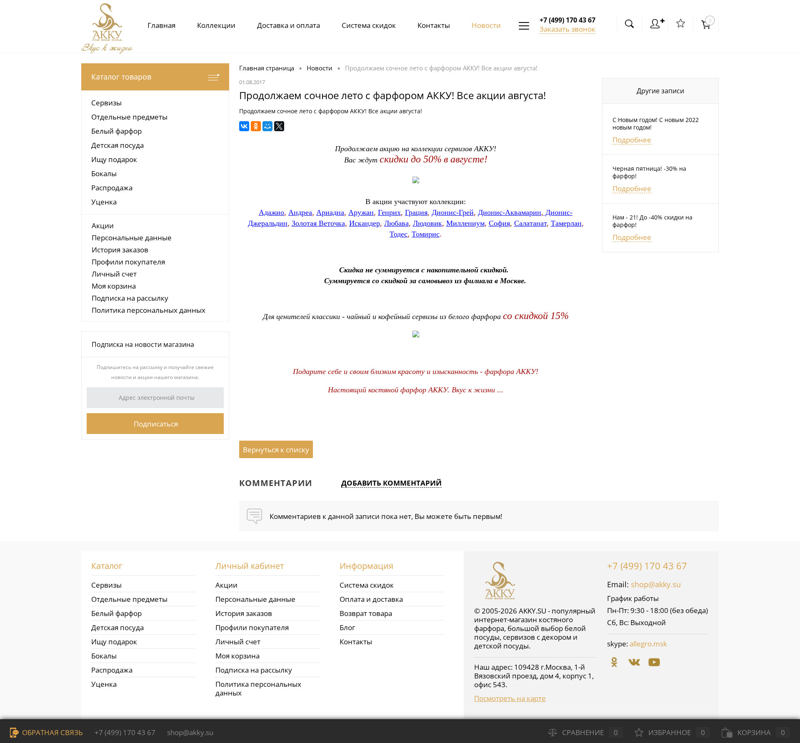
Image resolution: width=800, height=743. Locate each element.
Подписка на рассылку (130, 298)
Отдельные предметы (129, 599)
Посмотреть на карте (510, 698)
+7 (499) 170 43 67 (647, 565)
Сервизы (106, 585)
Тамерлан (566, 223)
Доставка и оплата (288, 25)
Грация (416, 212)
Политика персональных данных (148, 310)
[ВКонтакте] (244, 126)
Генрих (389, 212)
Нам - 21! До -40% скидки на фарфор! (652, 221)
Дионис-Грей (453, 212)
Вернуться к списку (276, 449)
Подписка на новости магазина (143, 344)
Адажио (271, 212)
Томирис (426, 234)
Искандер (364, 223)
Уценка (104, 684)
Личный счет (114, 274)
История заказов (120, 249)
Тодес (399, 234)
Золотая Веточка (318, 223)
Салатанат (530, 223)
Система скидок (369, 25)
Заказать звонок (567, 29)
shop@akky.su (656, 584)
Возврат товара (366, 613)
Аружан (361, 212)
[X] (279, 126)
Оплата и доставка (371, 599)
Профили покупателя (128, 262)
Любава (396, 223)
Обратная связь (51, 732)
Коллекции (216, 25)
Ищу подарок (114, 641)
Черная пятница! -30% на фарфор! (649, 172)
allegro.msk (648, 643)
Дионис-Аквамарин (509, 212)
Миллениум (465, 223)
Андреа (300, 212)
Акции (103, 225)
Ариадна (330, 212)
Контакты (434, 25)
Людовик (427, 223)
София (499, 223)
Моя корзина (114, 286)
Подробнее (631, 140)
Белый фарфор (116, 613)
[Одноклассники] (256, 126)
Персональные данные (132, 237)
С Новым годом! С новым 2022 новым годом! (655, 123)
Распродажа (111, 670)
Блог (347, 627)
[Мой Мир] (267, 126)
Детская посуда (117, 627)
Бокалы (104, 656)
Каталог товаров (121, 77)
